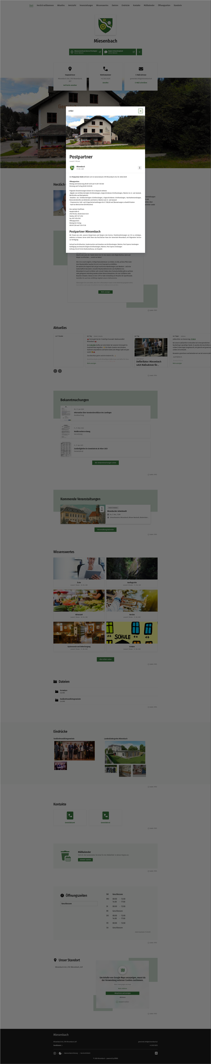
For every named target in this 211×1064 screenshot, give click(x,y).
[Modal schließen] (105, 532)
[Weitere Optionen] (140, 168)
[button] (105, 133)
